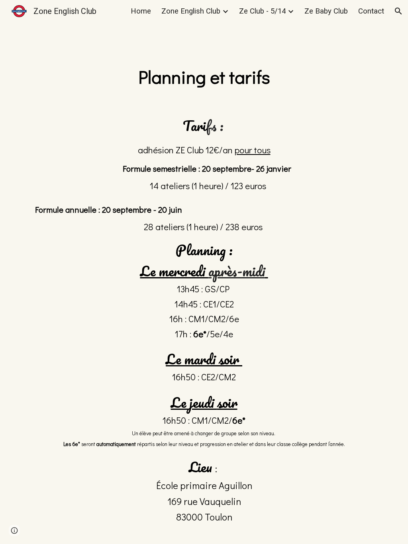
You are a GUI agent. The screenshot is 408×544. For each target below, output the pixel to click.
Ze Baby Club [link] (326, 11)
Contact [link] (371, 11)
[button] (398, 11)
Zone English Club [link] (190, 11)
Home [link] (141, 11)
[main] (204, 77)
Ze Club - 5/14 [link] (262, 11)
